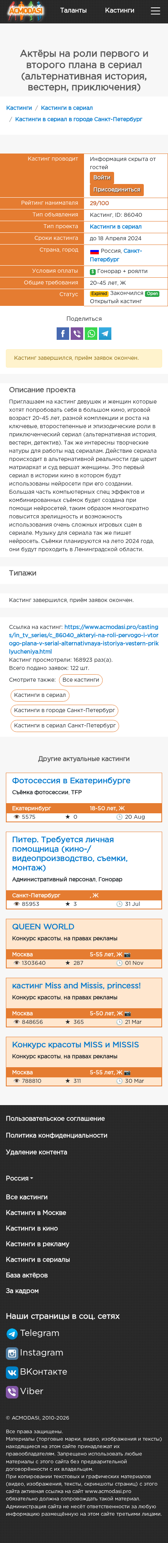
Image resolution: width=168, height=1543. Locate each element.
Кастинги (119, 11)
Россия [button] (17, 1179)
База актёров (27, 1276)
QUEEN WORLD (43, 926)
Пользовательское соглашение (55, 1119)
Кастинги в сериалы (38, 1260)
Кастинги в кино (32, 1229)
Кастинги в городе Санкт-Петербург (64, 710)
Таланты (73, 11)
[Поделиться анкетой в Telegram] (105, 333)
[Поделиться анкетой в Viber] (77, 333)
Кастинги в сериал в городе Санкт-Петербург (78, 119)
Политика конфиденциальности (56, 1136)
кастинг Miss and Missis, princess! (76, 985)
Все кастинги (81, 680)
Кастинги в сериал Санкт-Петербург (65, 725)
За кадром (22, 1291)
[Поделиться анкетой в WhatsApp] (91, 333)
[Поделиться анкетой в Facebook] (63, 333)
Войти (102, 177)
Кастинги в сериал (67, 108)
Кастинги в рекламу (37, 1244)
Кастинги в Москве (36, 1213)
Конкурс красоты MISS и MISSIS (75, 1044)
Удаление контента (36, 1152)
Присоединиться (116, 190)
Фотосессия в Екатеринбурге (71, 780)
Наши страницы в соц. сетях (63, 1316)
